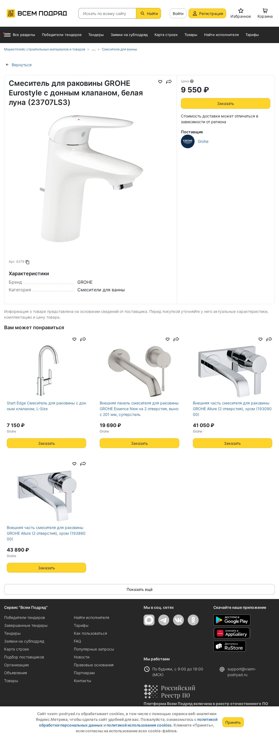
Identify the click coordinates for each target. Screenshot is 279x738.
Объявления (15, 672)
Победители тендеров (24, 617)
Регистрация (211, 13)
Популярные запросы (94, 649)
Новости (81, 657)
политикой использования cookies (139, 725)
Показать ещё (140, 589)
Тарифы (81, 625)
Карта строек (16, 649)
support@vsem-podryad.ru (242, 672)
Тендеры (12, 633)
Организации (16, 665)
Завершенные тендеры (26, 625)
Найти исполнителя (91, 617)
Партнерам (84, 672)
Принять (233, 722)
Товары (11, 680)
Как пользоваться (90, 633)
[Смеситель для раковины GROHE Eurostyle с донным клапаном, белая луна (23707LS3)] (90, 195)
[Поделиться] (169, 81)
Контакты (82, 680)
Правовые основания (94, 665)
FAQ (77, 641)
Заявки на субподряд (24, 641)
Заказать (225, 103)
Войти (178, 13)
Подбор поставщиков (24, 657)
